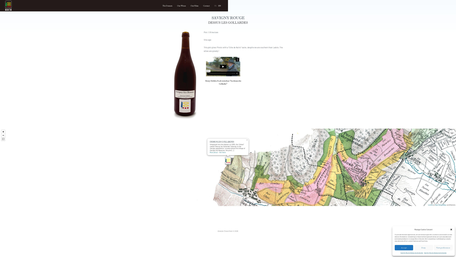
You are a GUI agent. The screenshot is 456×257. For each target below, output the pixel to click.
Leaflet (430, 205)
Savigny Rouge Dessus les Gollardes (412, 253)
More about (214, 152)
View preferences (443, 248)
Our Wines (181, 5)
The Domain (167, 5)
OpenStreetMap (440, 205)
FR (215, 5)
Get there (222, 152)
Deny (423, 248)
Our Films (194, 5)
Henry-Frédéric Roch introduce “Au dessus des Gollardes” (223, 82)
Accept (404, 248)
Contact (206, 5)
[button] (451, 229)
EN (219, 5)
